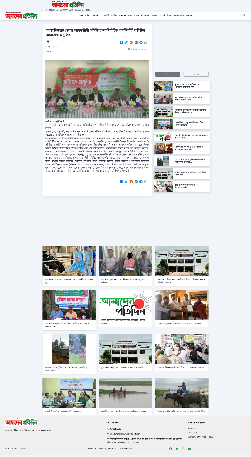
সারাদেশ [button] (96, 15)
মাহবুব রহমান (192, 428)
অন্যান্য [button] (155, 15)
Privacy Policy (125, 448)
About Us (92, 448)
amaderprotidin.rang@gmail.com (125, 433)
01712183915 (115, 428)
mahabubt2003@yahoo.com (200, 436)
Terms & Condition (107, 448)
